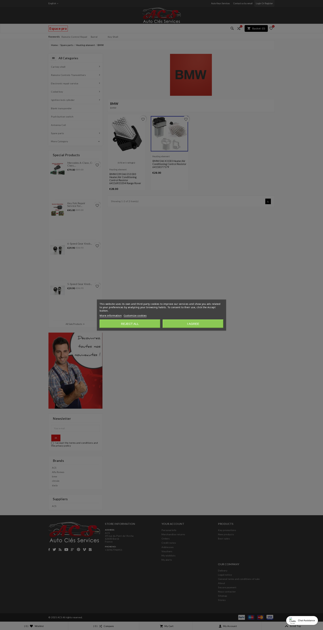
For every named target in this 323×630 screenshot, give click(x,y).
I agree (193, 323)
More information (111, 315)
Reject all (130, 323)
